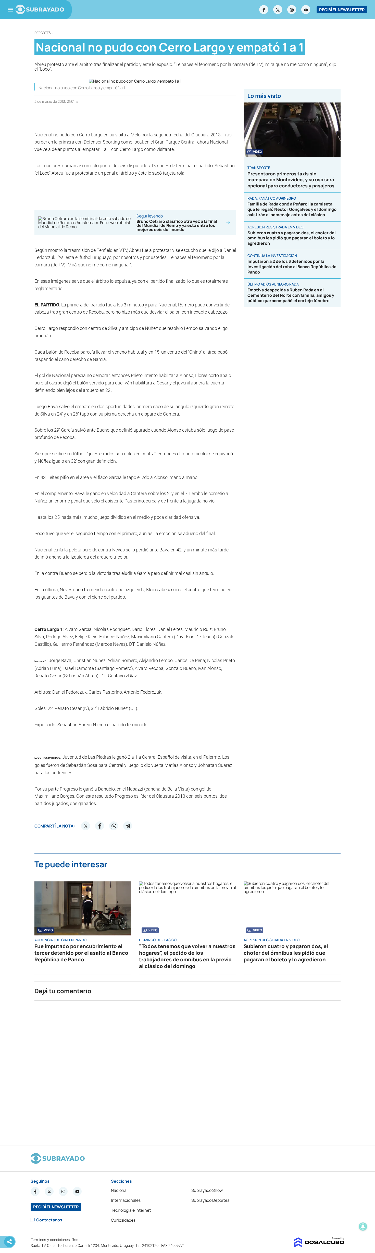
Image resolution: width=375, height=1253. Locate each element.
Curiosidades (123, 1220)
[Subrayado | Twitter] (278, 9)
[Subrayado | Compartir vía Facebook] (100, 826)
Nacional (119, 1190)
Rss (75, 1239)
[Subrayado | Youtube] (306, 9)
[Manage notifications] (363, 1226)
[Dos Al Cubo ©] (319, 1246)
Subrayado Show (207, 1190)
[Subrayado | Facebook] (264, 9)
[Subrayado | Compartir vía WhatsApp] (114, 826)
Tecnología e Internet (131, 1210)
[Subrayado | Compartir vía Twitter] (86, 826)
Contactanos (49, 1220)
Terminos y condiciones (51, 1239)
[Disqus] (187, 1070)
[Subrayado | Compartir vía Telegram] (128, 826)
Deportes (42, 32)
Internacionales (126, 1200)
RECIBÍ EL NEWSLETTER (342, 9)
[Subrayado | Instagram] (292, 9)
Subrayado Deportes (210, 1200)
